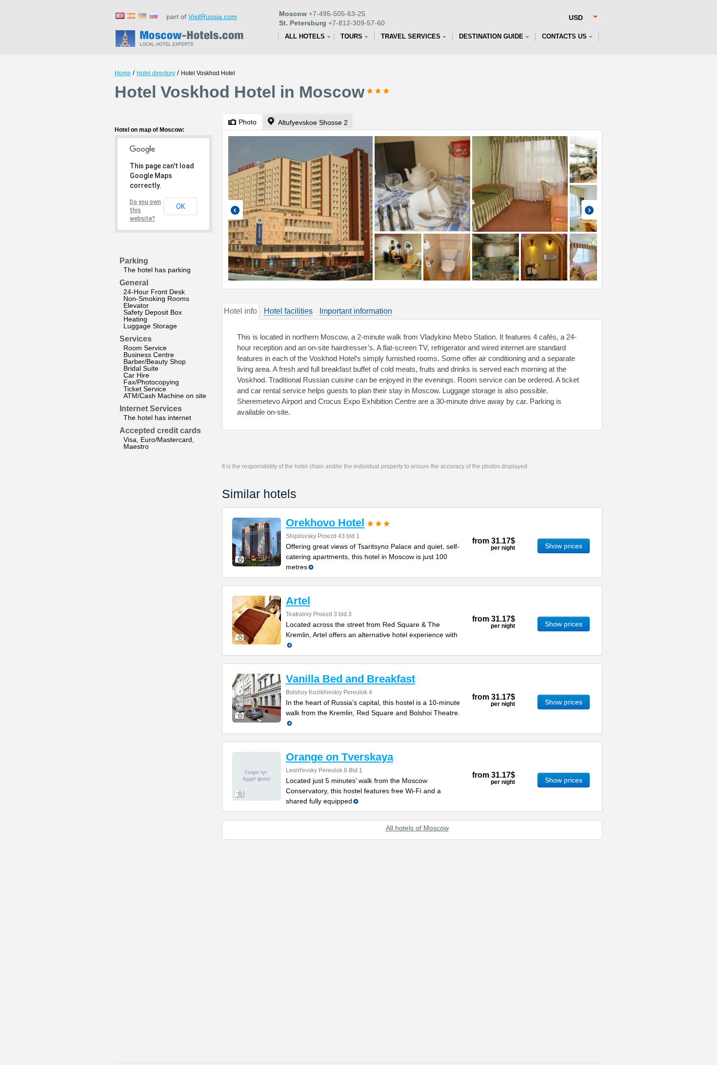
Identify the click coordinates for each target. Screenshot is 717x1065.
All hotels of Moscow (417, 828)
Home (123, 73)
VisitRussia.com (212, 16)
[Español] (131, 15)
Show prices (563, 546)
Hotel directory (156, 73)
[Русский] (153, 15)
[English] (119, 15)
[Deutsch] (142, 15)
